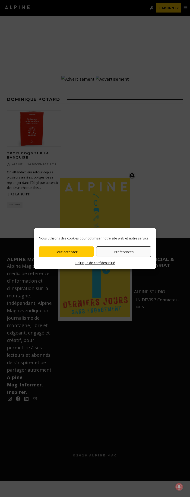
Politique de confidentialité (95, 263)
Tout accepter (66, 251)
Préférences (124, 251)
